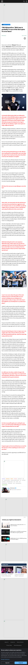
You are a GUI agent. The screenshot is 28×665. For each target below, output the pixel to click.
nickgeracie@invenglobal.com (16, 489)
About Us (6, 642)
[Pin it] (19, 38)
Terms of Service (20, 642)
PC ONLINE (15, 478)
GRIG (23, 478)
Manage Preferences (5, 659)
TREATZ (17, 481)
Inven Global (7, 1)
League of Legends (4, 484)
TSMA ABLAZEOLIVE (18, 483)
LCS (2, 480)
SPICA (14, 481)
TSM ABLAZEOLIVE (4, 483)
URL (25, 38)
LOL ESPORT (23, 480)
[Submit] (14, 38)
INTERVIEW (3, 478)
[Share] (9, 38)
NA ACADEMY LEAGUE (10, 481)
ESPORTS (12, 478)
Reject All (7, 662)
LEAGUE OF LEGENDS (7, 480)
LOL (20, 480)
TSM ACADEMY (10, 483)
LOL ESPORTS (4, 481)
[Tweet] (3, 38)
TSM (19, 481)
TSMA (14, 483)
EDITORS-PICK (8, 478)
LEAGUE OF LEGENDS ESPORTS (15, 480)
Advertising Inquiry (18, 645)
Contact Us (12, 642)
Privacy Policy (9, 645)
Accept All (21, 662)
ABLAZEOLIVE (20, 478)
